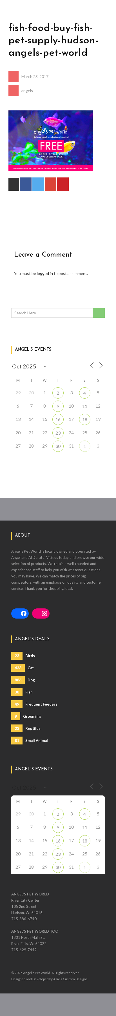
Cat (24, 667)
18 (84, 419)
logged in (45, 273)
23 (58, 432)
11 (84, 406)
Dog (25, 679)
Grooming (28, 716)
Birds (25, 655)
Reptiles (28, 728)
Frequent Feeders (36, 704)
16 (58, 419)
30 (58, 446)
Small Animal (31, 740)
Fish (24, 692)
